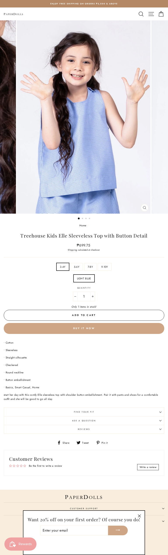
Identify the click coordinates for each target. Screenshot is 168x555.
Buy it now (84, 328)
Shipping (72, 250)
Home (82, 225)
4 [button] (90, 219)
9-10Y (104, 267)
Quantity (84, 287)
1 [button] (79, 219)
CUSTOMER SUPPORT (84, 508)
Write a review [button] (148, 467)
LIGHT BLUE (84, 278)
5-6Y (76, 267)
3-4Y (62, 267)
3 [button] (86, 219)
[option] (84, 3)
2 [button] (83, 219)
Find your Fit (84, 411)
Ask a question (84, 420)
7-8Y (90, 267)
